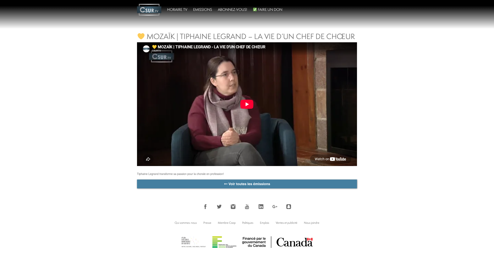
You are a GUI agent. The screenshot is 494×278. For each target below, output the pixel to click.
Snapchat (288, 206)
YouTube (247, 206)
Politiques (247, 223)
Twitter (219, 206)
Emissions (202, 9)
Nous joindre (311, 223)
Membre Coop (227, 223)
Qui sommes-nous (186, 223)
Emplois (264, 223)
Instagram (233, 206)
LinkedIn (260, 206)
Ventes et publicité (286, 223)
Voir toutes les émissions (249, 183)
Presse (207, 223)
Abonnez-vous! (232, 9)
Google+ (274, 206)
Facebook (205, 206)
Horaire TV (177, 9)
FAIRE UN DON (269, 9)
